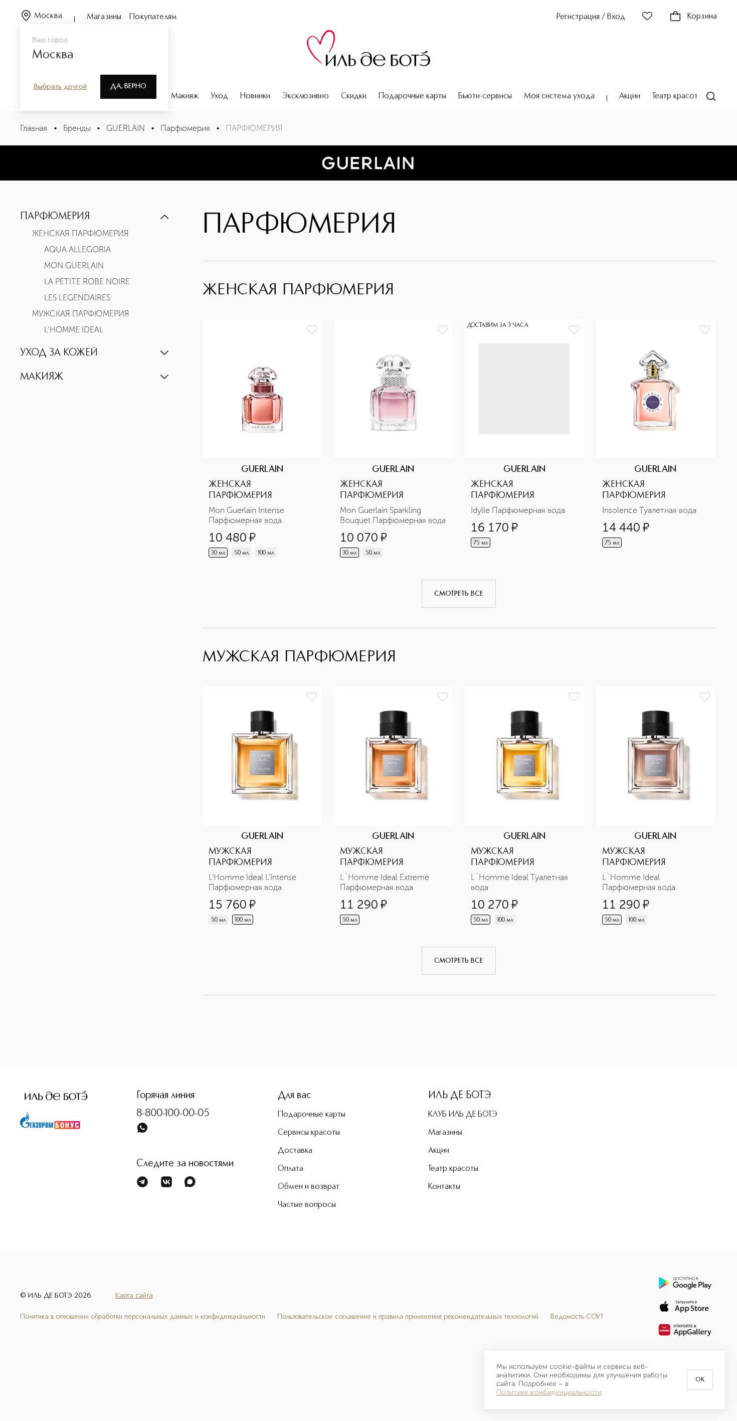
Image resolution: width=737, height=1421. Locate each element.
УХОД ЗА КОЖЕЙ (59, 353)
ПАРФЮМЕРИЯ (55, 217)
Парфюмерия (185, 128)
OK (699, 1380)
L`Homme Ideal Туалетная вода (520, 882)
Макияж (185, 96)
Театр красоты (677, 96)
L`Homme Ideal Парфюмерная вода (638, 882)
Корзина (702, 17)
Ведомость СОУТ (577, 1316)
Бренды (77, 128)
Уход (219, 96)
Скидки (353, 96)
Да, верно (128, 86)
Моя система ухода (559, 96)
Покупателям (153, 17)
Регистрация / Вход (591, 17)
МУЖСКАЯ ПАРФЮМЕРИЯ (80, 313)
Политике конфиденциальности (549, 1392)
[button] (95, 217)
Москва (48, 16)
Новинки (255, 96)
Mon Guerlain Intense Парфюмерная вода (247, 515)
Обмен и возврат (308, 1187)
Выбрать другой (60, 86)
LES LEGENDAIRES (77, 297)
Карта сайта (134, 1295)
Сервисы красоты (309, 1133)
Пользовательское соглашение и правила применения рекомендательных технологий (407, 1316)
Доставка (295, 1151)
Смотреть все (458, 593)
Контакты (444, 1187)
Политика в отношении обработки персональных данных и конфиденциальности (142, 1316)
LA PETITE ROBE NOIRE (87, 281)
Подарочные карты (412, 96)
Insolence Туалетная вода (649, 510)
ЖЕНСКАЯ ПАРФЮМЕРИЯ (80, 233)
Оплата (290, 1169)
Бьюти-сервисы (485, 96)
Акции (629, 96)
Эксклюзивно (305, 96)
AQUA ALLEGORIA (77, 249)
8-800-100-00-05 (173, 1114)
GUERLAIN (125, 128)
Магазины (104, 17)
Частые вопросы (307, 1205)
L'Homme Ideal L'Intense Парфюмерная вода (253, 882)
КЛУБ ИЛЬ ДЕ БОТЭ (462, 1115)
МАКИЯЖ (41, 377)
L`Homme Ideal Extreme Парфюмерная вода (385, 882)
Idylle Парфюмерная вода (518, 510)
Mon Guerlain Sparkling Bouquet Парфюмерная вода (393, 515)
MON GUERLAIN (74, 265)
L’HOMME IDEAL (73, 329)
